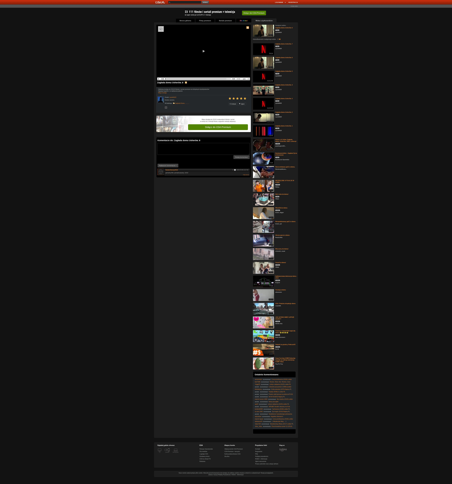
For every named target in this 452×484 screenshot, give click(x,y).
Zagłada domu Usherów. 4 (284, 85)
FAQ (256, 454)
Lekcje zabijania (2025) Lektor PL (280, 384)
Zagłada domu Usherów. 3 (284, 98)
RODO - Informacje (238, 475)
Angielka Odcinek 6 (277, 416)
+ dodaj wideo (294, 6)
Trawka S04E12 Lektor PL (277, 392)
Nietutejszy (258, 389)
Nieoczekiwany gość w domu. (285, 167)
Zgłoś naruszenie (260, 461)
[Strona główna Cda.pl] (160, 2)
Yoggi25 (257, 384)
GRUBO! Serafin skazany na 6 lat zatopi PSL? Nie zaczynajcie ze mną (272, 407)
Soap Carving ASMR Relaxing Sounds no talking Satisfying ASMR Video (285, 360)
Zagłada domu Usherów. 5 (284, 71)
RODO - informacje (261, 459)
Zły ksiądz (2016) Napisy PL (281, 411)
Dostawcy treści (205, 456)
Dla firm (226, 456)
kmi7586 (257, 382)
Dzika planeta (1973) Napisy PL (281, 389)
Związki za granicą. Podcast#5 (285, 344)
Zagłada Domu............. (182, 103)
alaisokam (258, 416)
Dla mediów (203, 451)
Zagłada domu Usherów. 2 (284, 112)
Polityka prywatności (261, 456)
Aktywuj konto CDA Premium (233, 449)
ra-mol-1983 (259, 411)
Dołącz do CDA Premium (218, 127)
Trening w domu (280, 290)
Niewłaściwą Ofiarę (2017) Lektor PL (281, 424)
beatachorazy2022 (171, 170)
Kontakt (257, 449)
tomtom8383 (259, 409)
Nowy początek (273, 401)
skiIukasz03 (258, 421)
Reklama (202, 461)
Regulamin (258, 451)
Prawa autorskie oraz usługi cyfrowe (266, 464)
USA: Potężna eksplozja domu (285, 303)
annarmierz (258, 379)
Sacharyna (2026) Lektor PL (281, 409)
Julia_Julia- (258, 426)
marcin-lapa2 (259, 419)
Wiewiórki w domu (281, 208)
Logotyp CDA (204, 454)
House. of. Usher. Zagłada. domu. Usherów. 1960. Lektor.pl (285, 140)
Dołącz (254, 13)
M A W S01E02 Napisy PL (277, 397)
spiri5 (256, 404)
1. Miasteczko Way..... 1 (279, 421)
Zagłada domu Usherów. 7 (284, 44)
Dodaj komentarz (241, 157)
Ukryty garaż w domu (282, 235)
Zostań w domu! (280, 262)
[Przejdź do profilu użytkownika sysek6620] (160, 99)
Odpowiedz (246, 174)
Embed (233, 104)
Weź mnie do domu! (281, 194)
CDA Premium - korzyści (232, 451)
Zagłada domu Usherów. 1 (284, 126)
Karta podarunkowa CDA (232, 454)
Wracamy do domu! (281, 249)
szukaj (205, 2)
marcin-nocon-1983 (261, 399)
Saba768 (258, 424)
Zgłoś (242, 104)
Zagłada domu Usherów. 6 (284, 28)
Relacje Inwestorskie (206, 449)
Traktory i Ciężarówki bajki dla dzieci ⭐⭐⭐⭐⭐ (285, 331)
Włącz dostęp (162, 93)
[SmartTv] (169, 453)
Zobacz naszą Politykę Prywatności (219, 475)
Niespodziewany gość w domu (285, 221)
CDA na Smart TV (205, 459)
